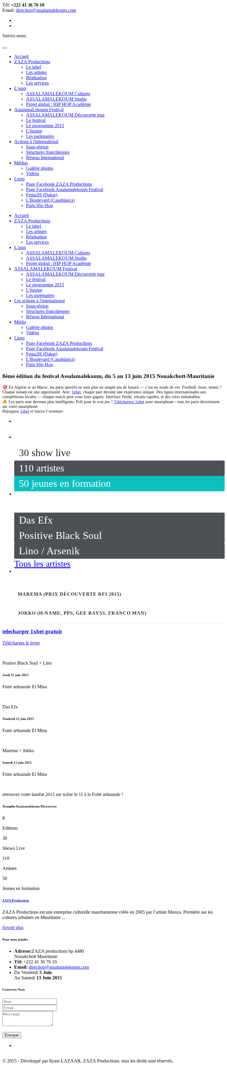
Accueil (21, 215)
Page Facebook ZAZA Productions (59, 184)
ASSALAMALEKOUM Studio (56, 98)
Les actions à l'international (39, 300)
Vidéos (32, 173)
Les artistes (36, 72)
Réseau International (45, 157)
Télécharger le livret (21, 642)
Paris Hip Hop (39, 205)
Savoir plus (12, 927)
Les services (37, 82)
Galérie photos (39, 168)
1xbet (76, 392)
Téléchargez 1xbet (129, 402)
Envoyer (12, 1035)
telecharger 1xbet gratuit (32, 631)
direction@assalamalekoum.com (46, 10)
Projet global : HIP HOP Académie (58, 104)
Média (20, 321)
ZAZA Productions (32, 220)
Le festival (36, 120)
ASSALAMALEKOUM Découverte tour (65, 114)
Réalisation (36, 77)
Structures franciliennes (47, 152)
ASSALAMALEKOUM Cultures (58, 93)
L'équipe (34, 130)
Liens (19, 337)
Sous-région (37, 146)
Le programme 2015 (45, 125)
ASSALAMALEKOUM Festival (45, 268)
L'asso (20, 247)
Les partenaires (40, 136)
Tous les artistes (42, 563)
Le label (33, 67)
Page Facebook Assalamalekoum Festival (64, 189)
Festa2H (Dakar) (41, 194)
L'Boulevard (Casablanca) (50, 200)
